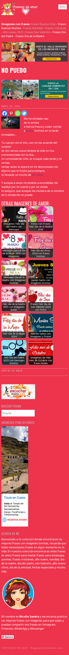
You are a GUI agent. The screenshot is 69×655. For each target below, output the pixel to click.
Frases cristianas (55, 28)
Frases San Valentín (37, 32)
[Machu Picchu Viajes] (34, 60)
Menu (62, 7)
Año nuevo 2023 (13, 32)
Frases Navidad (33, 28)
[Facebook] (5, 113)
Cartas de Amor (12, 370)
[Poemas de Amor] (19, 14)
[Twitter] (24, 113)
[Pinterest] (11, 113)
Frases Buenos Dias (43, 24)
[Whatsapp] (18, 113)
